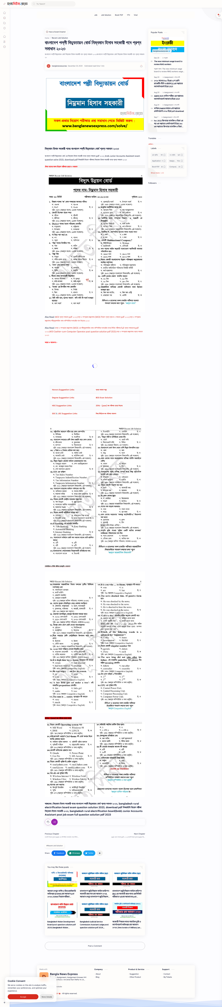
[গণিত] (128, 15)
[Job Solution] (106, 15)
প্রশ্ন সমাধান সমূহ (101, 390)
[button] (59, 853)
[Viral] (135, 15)
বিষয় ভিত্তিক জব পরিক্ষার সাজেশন (106, 413)
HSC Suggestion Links (62, 405)
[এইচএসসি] (177, 77)
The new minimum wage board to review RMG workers (168, 63)
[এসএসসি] (176, 92)
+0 (54, 822)
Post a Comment (95, 946)
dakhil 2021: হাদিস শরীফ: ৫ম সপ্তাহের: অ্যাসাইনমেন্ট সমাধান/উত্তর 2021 (169, 98)
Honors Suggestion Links (63, 390)
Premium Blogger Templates (96, 993)
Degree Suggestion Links (63, 397)
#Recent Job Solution (54, 846)
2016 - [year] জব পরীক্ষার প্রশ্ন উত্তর (109, 405)
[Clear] (73, 4)
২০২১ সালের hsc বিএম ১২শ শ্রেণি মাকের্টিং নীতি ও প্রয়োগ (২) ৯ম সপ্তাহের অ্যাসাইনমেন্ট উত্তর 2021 (168, 83)
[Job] (95, 15)
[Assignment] (169, 77)
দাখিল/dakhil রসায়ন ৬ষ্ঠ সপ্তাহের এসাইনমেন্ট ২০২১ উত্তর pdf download (169, 110)
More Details (47, 997)
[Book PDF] (119, 15)
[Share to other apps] (100, 853)
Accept (23, 997)
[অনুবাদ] (166, 58)
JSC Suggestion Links (67, 413)
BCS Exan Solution (104, 397)
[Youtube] (59, 986)
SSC (54, 413)
